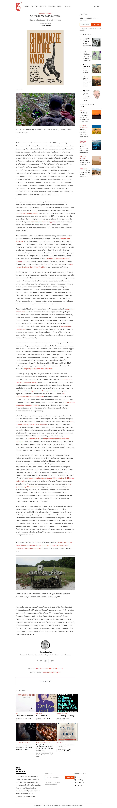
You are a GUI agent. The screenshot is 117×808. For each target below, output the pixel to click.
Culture (54, 668)
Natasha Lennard (84, 119)
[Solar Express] (96, 160)
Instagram (80, 777)
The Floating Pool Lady (65, 716)
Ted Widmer (67, 751)
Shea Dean (84, 164)
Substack (82, 30)
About (59, 6)
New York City (62, 713)
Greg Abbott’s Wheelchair (86, 53)
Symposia (67, 6)
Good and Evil (41, 716)
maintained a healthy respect (27, 213)
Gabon (60, 668)
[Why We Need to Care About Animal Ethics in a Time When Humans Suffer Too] (46, 732)
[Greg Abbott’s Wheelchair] (96, 55)
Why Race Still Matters (24, 716)
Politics (82, 110)
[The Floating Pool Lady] (67, 703)
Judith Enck (82, 150)
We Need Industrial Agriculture (83, 131)
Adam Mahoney (84, 152)
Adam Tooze (85, 121)
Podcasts (51, 6)
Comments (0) (45, 681)
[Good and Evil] (46, 703)
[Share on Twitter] (41, 660)
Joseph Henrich (33, 438)
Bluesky (80, 780)
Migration (83, 169)
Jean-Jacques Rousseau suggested (43, 222)
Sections (43, 6)
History (39, 713)
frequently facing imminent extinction (38, 369)
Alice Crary (26, 749)
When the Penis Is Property (86, 78)
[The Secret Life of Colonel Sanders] (96, 94)
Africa (38, 668)
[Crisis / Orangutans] (26, 732)
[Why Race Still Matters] (26, 703)
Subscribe (96, 24)
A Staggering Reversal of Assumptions (84, 114)
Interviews (34, 6)
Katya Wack (84, 176)
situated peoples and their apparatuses (40, 391)
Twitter (79, 785)
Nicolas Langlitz (45, 25)
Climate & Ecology (45, 13)
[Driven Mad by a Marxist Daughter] (96, 42)
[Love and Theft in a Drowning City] (96, 173)
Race (17, 713)
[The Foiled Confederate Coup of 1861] (67, 732)
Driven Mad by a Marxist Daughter (87, 40)
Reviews (26, 6)
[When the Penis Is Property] (96, 81)
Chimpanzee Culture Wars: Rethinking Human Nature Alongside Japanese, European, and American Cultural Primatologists (44, 545)
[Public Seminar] (19, 6)
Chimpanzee (46, 668)
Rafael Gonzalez (84, 136)
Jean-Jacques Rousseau (51, 672)
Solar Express (84, 160)
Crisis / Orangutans (23, 745)
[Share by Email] (45, 660)
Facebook (80, 782)
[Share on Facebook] (37, 660)
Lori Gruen (44, 754)
